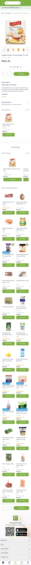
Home (2, 13)
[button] (19, 3)
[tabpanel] (15, 150)
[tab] (15, 147)
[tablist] (15, 147)
